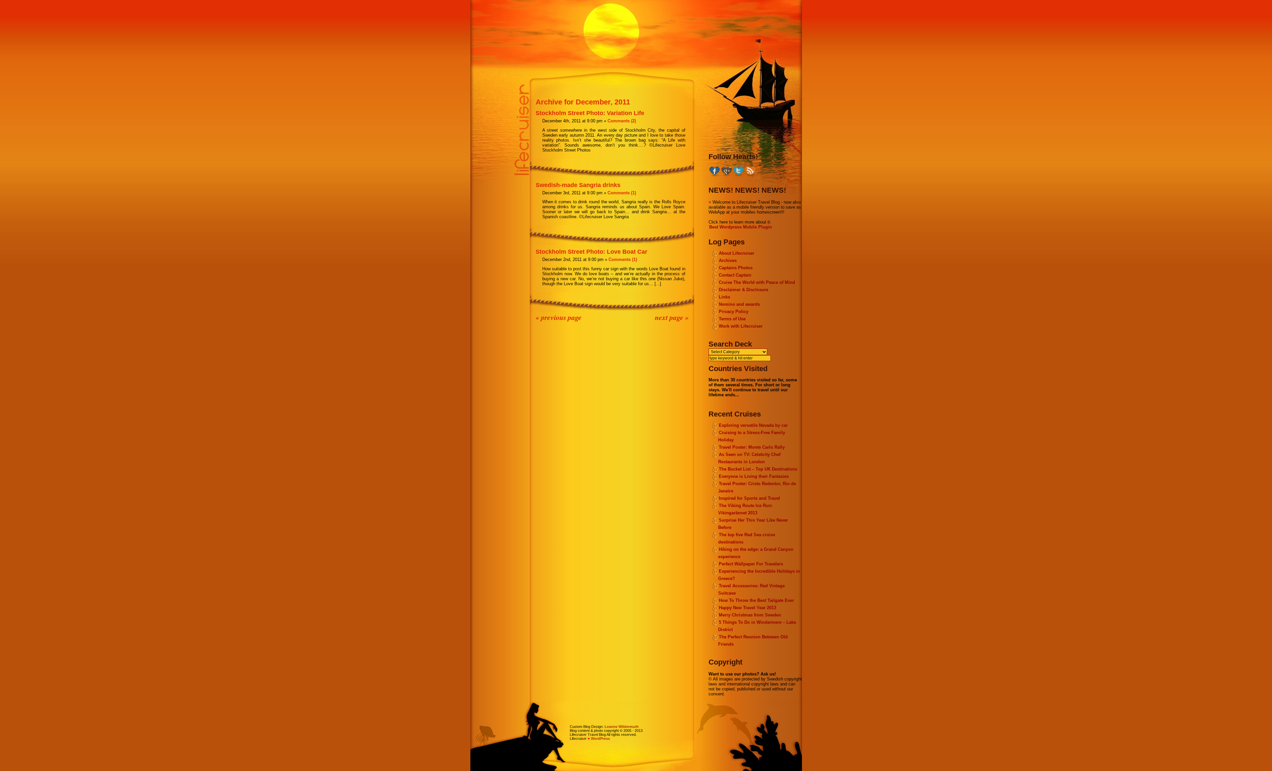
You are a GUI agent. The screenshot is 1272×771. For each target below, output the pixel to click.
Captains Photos (736, 267)
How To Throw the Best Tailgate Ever (756, 600)
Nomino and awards (739, 304)
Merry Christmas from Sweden (750, 614)
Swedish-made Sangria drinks (578, 185)
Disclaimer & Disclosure (743, 289)
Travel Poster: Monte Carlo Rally (752, 447)
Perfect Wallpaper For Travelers (751, 563)
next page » (672, 317)
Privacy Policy (733, 311)
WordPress (600, 738)
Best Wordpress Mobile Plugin (740, 227)
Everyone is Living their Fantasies (754, 476)
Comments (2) (622, 120)
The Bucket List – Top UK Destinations (758, 469)
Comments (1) (622, 192)
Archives (728, 260)
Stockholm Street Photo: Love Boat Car (591, 251)
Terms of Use (732, 318)
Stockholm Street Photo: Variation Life (590, 113)
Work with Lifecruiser (741, 326)
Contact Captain (735, 275)
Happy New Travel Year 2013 (747, 607)
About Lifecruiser (736, 253)
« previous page (559, 317)
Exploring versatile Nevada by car (753, 425)
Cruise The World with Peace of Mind (757, 282)
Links (724, 296)
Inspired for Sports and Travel (749, 498)
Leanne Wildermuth (622, 727)
